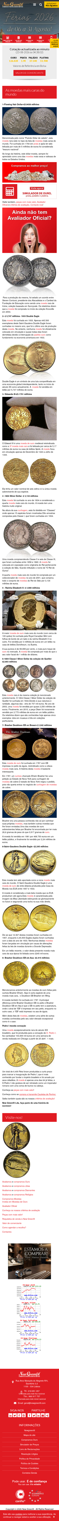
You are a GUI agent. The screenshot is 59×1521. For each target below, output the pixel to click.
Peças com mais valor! (12, 1214)
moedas (39, 140)
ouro (4, 651)
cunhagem (22, 510)
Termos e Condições (29, 1468)
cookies (18, 1514)
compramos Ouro (22, 1181)
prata (36, 143)
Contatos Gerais (29, 1472)
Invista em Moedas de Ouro (14, 1201)
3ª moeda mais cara (19, 446)
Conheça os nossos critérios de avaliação (21, 1210)
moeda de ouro (27, 443)
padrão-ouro (39, 334)
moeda (5, 140)
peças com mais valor (26, 201)
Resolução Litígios (29, 1453)
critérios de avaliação (19, 204)
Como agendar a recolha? (14, 1227)
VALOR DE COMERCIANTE (29, 72)
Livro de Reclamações (29, 1449)
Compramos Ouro (29, 1439)
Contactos (6, 1231)
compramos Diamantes (24, 1190)
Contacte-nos (37, 204)
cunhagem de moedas (46, 784)
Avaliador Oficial (9, 1206)
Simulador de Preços (29, 1444)
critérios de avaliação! (45, 1098)
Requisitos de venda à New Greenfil (18, 1218)
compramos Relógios (23, 1194)
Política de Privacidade (29, 1458)
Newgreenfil (29, 1430)
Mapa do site (29, 1435)
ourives (18, 775)
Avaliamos (7, 1181)
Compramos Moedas (11, 1198)
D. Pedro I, (51, 1032)
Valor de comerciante (11, 1223)
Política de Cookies (29, 1463)
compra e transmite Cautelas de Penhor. (37, 1094)
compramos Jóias (22, 1185)
